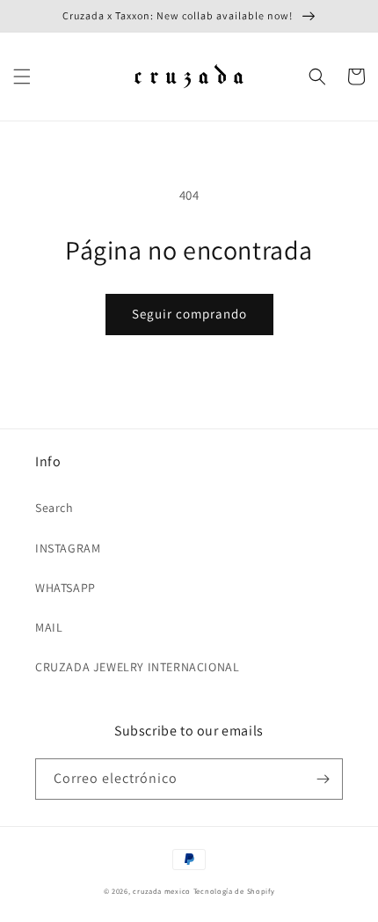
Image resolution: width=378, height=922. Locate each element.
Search (54, 508)
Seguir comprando (189, 313)
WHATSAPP (65, 588)
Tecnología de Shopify (234, 891)
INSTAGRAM (67, 548)
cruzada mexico (162, 891)
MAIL (48, 627)
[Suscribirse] (322, 779)
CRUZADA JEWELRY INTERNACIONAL (137, 667)
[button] (22, 76)
